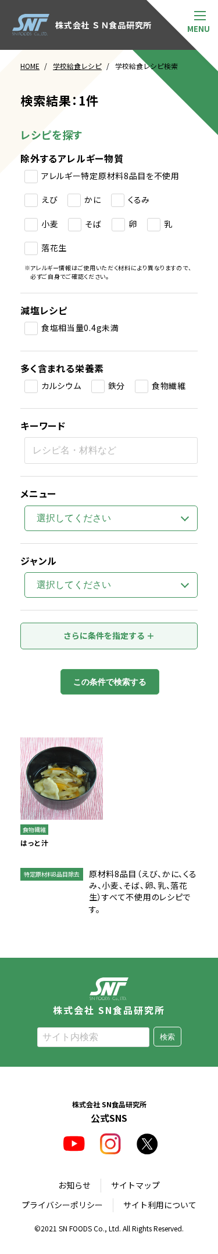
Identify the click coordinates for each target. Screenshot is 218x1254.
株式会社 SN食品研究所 (109, 1009)
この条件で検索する (109, 681)
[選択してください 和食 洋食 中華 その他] (111, 585)
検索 (167, 1037)
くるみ (139, 199)
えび (49, 199)
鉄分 (116, 385)
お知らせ (74, 1185)
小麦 (49, 224)
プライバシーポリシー (62, 1205)
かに (92, 199)
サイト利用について (159, 1205)
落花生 (54, 247)
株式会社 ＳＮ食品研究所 (103, 25)
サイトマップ (135, 1185)
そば (93, 224)
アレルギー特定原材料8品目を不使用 (110, 175)
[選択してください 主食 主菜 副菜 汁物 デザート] (111, 518)
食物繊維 (169, 385)
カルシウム (61, 385)
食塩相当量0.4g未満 (80, 327)
